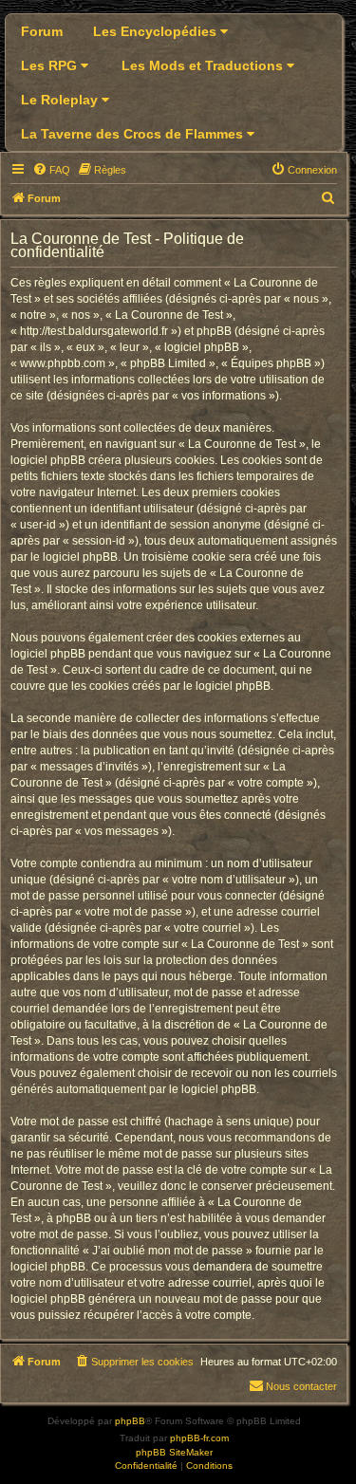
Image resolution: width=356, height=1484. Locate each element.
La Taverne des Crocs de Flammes (134, 133)
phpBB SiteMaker (174, 1452)
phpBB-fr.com (199, 1438)
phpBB (130, 1421)
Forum (42, 31)
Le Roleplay (61, 99)
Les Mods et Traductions (204, 65)
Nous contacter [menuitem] (301, 1386)
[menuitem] (51, 169)
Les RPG (51, 65)
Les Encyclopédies (156, 31)
